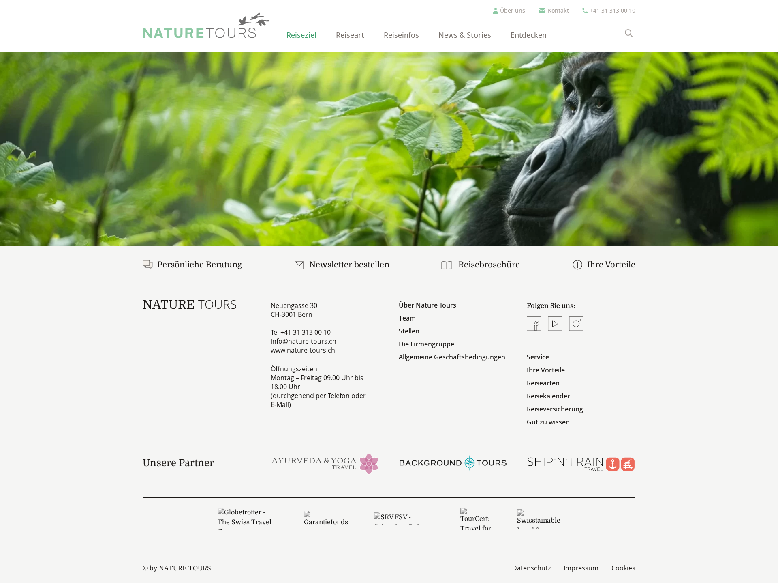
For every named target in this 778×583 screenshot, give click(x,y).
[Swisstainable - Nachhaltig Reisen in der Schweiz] (538, 519)
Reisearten (543, 383)
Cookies (623, 568)
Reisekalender (548, 396)
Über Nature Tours (427, 305)
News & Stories (464, 35)
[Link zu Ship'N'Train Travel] (581, 463)
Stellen (409, 331)
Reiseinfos (401, 35)
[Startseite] (206, 25)
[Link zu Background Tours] (453, 463)
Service (538, 357)
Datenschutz (531, 568)
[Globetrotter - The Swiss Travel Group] (248, 519)
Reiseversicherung (555, 408)
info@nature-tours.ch (303, 341)
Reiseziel (301, 35)
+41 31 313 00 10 (612, 10)
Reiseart (350, 35)
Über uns (512, 10)
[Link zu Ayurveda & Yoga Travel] (325, 463)
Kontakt (558, 10)
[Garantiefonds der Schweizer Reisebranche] (326, 519)
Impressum (581, 568)
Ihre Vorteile (546, 370)
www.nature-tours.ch (303, 350)
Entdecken (529, 35)
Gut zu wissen (548, 421)
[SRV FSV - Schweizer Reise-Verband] (404, 518)
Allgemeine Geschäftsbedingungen (452, 357)
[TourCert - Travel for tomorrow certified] (475, 519)
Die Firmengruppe (426, 344)
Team (407, 318)
